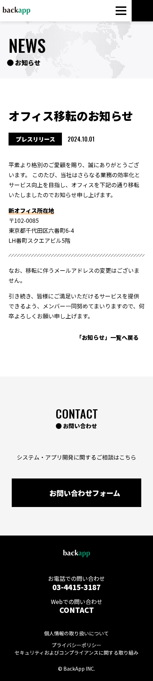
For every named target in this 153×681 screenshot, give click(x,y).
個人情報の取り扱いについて (76, 633)
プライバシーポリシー (76, 645)
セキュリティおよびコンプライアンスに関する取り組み (76, 652)
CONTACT (76, 610)
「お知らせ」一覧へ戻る (107, 337)
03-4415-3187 (76, 587)
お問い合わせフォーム (84, 493)
